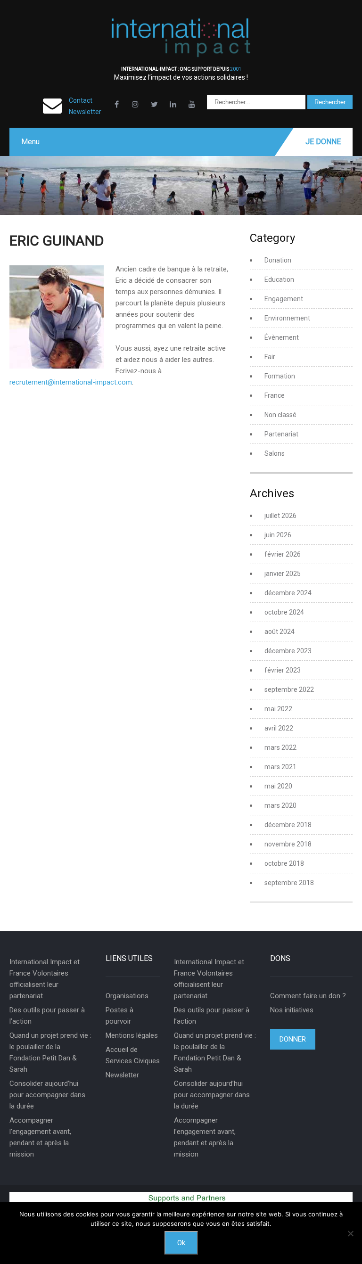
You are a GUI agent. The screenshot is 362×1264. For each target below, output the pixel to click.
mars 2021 (280, 767)
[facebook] (116, 104)
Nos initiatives (291, 1010)
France (274, 395)
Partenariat (281, 434)
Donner (293, 1039)
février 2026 (282, 554)
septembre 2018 (289, 882)
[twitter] (154, 104)
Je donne (323, 141)
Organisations (127, 996)
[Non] (350, 1233)
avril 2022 (278, 728)
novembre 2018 (288, 844)
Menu (30, 141)
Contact (80, 100)
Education (279, 279)
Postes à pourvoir (119, 1016)
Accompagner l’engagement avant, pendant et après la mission (40, 1137)
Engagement (283, 299)
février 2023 (282, 670)
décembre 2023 (288, 651)
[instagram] (135, 104)
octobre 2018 (284, 863)
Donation (277, 260)
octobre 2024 (284, 612)
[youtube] (191, 104)
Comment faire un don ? (308, 996)
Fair (269, 357)
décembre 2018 (288, 825)
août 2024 (279, 631)
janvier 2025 (282, 573)
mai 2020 (278, 786)
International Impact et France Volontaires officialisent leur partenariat (44, 979)
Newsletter (85, 111)
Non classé (280, 415)
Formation (279, 376)
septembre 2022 (289, 689)
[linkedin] (173, 104)
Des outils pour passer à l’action (47, 1016)
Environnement (287, 318)
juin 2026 (277, 535)
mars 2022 (280, 747)
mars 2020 (280, 805)
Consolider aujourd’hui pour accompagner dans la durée (47, 1094)
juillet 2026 (280, 515)
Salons (274, 453)
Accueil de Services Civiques (133, 1055)
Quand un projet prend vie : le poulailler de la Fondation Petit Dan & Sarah (50, 1052)
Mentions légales (132, 1035)
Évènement (281, 337)
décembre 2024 (288, 593)
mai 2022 (278, 709)
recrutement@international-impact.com (70, 382)
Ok (181, 1243)
